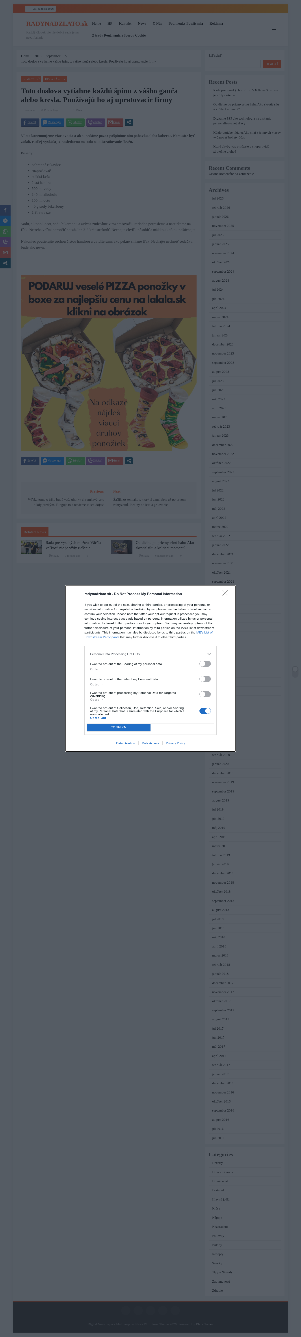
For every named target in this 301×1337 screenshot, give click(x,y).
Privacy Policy (175, 743)
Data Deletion (125, 743)
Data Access (150, 743)
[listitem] (150, 654)
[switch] (205, 664)
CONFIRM (119, 727)
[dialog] (150, 669)
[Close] (227, 594)
